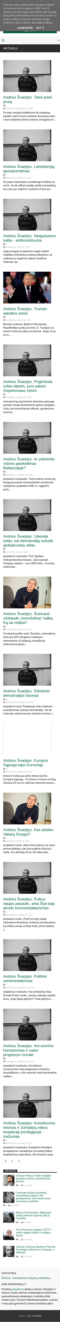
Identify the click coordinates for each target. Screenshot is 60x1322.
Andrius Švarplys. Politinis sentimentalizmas (25, 978)
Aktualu (10, 48)
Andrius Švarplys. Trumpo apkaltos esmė (25, 311)
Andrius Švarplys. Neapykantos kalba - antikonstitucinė (29, 238)
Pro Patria (37, 1316)
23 (6, 1140)
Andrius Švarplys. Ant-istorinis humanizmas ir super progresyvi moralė (28, 1050)
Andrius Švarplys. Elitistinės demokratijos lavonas (26, 693)
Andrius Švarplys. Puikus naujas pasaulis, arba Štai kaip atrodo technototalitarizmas (29, 903)
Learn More (25, 27)
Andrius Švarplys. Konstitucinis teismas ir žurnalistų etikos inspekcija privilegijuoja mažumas (29, 1130)
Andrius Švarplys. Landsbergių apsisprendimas (29, 168)
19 (6, 769)
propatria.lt (18, 1289)
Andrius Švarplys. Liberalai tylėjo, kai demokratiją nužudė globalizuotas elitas (28, 540)
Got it (40, 27)
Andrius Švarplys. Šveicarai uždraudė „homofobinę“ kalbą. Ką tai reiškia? (28, 618)
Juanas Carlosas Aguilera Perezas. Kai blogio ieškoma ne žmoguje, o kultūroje (36, 1249)
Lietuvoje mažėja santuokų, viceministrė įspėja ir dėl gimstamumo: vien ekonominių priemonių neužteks (33, 1197)
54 (6, 699)
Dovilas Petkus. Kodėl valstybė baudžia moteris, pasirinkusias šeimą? (33, 1178)
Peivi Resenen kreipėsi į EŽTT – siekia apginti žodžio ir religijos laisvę (34, 1232)
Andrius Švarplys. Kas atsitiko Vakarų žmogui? (28, 832)
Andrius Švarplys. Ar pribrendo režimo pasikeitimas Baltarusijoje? (29, 463)
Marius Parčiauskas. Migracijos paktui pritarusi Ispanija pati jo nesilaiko (33, 1215)
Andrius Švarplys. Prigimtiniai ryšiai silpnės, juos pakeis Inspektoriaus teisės (27, 386)
